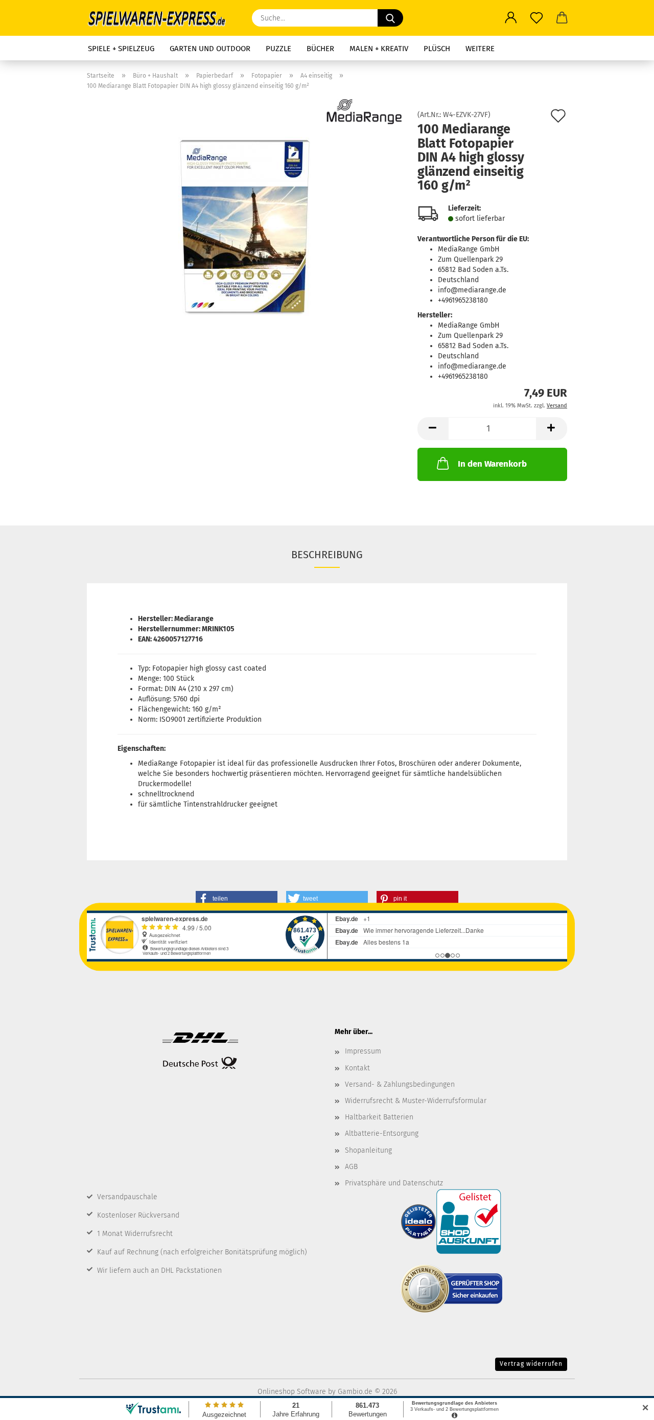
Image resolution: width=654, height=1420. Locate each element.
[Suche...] (390, 18)
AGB (351, 1166)
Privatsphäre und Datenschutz (394, 1183)
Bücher (320, 48)
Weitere (480, 48)
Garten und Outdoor (210, 48)
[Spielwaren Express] (162, 18)
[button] (511, 18)
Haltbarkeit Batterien (379, 1117)
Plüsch (437, 48)
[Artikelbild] (244, 226)
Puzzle (278, 48)
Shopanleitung (368, 1150)
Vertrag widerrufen (531, 1363)
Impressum (363, 1051)
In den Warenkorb (492, 464)
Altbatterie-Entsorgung (381, 1133)
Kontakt (357, 1068)
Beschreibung (327, 554)
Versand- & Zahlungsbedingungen (400, 1084)
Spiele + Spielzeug (121, 48)
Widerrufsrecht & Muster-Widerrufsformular (415, 1100)
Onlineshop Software (292, 1391)
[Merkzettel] (536, 18)
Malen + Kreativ (378, 48)
